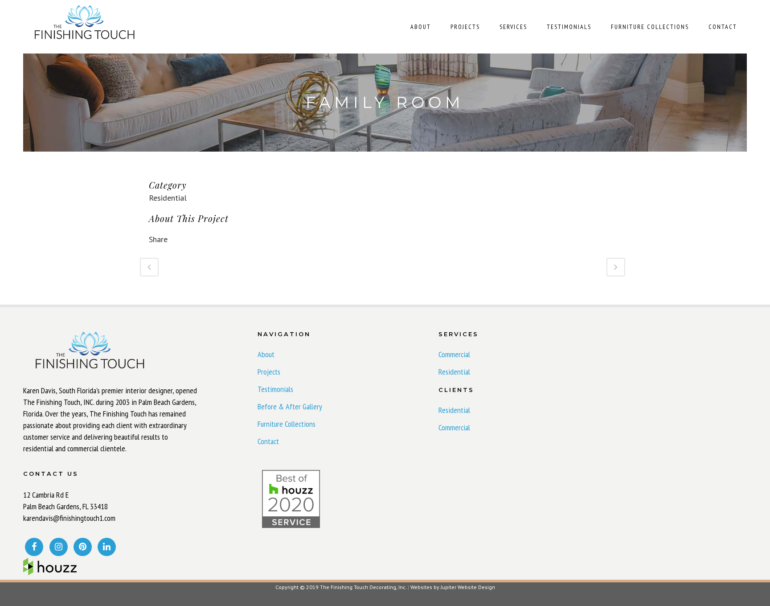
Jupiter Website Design (468, 587)
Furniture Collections (286, 424)
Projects (269, 372)
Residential (454, 372)
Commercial (454, 354)
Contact (268, 441)
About (266, 354)
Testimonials (275, 389)
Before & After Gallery (290, 407)
